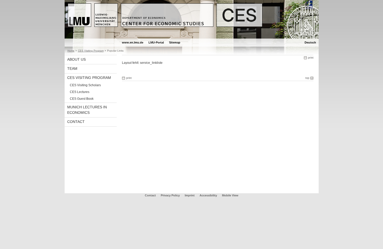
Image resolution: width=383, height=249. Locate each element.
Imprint (190, 195)
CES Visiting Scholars (85, 85)
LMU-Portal (156, 42)
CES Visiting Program (91, 50)
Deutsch (310, 42)
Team (72, 68)
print (310, 57)
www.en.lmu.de (132, 42)
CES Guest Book (82, 99)
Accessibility (209, 195)
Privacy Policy (170, 195)
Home (71, 50)
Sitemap (174, 42)
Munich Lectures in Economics (87, 110)
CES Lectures (79, 92)
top (307, 77)
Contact (76, 122)
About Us (76, 59)
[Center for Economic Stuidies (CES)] (192, 37)
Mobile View (230, 195)
